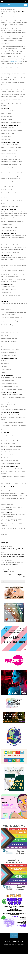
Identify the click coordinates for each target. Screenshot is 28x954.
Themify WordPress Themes (19, 949)
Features (20, 942)
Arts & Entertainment (6, 9)
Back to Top (14, 936)
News (6, 942)
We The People (13, 948)
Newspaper (21, 944)
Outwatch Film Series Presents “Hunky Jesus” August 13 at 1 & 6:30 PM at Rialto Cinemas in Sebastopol (12, 556)
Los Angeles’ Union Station (15, 61)
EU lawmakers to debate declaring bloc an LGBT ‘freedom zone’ (13, 570)
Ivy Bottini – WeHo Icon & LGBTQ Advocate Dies (14, 575)
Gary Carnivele (7, 16)
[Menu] (2, 1)
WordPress (10, 949)
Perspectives (13, 942)
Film (14, 9)
